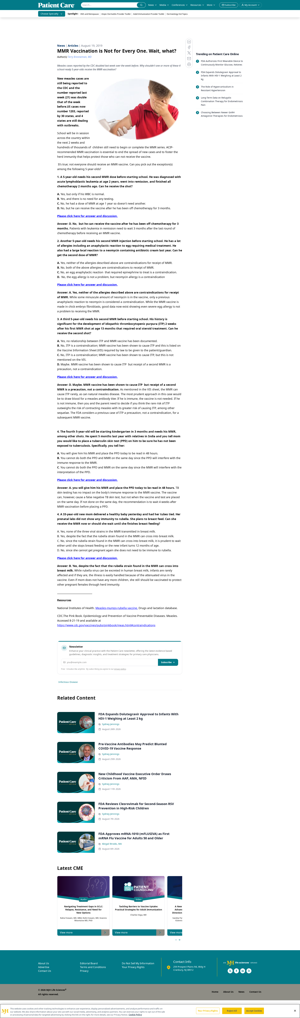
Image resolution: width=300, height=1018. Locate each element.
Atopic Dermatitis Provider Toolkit (115, 14)
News (151, 4)
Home (215, 991)
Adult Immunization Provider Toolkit (148, 14)
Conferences (178, 4)
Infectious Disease (68, 681)
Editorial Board (89, 963)
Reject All (232, 1010)
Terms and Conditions (93, 967)
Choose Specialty (49, 13)
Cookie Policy (135, 1014)
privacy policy (120, 669)
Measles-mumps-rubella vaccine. (116, 608)
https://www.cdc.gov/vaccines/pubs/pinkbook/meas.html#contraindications (106, 625)
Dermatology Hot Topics (177, 14)
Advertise (43, 967)
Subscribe (166, 662)
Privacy (84, 971)
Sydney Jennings (110, 724)
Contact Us (44, 971)
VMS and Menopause (89, 14)
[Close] (295, 1010)
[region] (150, 1011)
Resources (195, 4)
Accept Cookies (254, 1010)
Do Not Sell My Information (138, 963)
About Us (43, 963)
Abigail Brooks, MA (112, 843)
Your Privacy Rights (133, 967)
